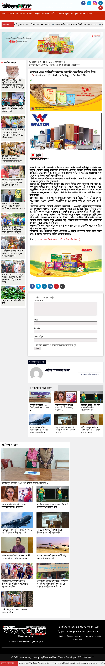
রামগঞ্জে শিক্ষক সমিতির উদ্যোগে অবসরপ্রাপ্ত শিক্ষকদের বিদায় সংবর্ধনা (12, 159)
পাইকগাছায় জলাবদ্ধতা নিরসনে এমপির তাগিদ (14, 611)
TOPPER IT (87, 657)
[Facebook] (32, 286)
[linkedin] (100, 3)
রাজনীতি (11, 13)
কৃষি (76, 13)
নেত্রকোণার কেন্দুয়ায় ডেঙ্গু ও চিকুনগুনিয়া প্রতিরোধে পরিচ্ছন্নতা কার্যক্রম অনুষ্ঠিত (15, 584)
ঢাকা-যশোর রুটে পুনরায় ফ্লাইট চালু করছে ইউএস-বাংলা (51, 557)
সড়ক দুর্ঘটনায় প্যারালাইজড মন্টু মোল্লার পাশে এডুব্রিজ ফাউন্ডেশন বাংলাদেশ (12, 182)
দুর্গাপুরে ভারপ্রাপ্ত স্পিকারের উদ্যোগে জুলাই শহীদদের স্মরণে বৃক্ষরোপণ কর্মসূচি (12, 230)
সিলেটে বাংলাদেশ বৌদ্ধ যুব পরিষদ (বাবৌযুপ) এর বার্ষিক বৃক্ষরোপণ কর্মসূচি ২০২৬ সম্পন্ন (13, 278)
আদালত (82, 13)
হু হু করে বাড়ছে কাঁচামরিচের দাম (13, 302)
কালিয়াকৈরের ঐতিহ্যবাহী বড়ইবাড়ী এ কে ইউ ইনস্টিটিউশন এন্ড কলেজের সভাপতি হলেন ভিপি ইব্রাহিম (13, 83)
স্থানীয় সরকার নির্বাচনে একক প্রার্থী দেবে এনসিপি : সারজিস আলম (91, 430)
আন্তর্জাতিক (45, 13)
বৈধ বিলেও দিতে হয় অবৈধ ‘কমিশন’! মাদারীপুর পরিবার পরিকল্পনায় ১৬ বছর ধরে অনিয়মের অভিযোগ (52, 584)
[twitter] (90, 3)
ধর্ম (72, 13)
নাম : (36, 320)
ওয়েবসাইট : (39, 336)
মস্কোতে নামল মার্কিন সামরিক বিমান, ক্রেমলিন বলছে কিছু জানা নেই (39, 430)
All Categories (47, 62)
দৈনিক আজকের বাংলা (57, 370)
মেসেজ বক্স (38, 300)
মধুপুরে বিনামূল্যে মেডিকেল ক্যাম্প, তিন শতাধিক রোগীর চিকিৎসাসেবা (12, 109)
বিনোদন (29, 13)
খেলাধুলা (37, 13)
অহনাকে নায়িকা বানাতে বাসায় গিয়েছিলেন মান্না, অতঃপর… (64, 407)
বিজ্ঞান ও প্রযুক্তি (64, 13)
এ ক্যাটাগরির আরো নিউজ (40, 387)
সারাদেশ (19, 13)
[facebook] (84, 3)
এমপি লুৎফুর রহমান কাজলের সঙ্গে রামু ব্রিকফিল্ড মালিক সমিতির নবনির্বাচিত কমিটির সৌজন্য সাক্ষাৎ (13, 133)
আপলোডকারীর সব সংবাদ (90, 374)
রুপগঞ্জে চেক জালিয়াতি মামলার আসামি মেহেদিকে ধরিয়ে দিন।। (55, 65)
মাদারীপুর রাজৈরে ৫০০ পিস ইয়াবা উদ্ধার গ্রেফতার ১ (39, 407)
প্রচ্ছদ (34, 62)
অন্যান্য (89, 13)
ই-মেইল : (38, 328)
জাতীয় (4, 13)
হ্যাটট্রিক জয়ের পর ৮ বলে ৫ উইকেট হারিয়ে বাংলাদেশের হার (90, 407)
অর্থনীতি (53, 13)
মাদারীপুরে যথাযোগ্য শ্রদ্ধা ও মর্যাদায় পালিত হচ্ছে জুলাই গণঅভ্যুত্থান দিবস (12, 253)
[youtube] (100, 7)
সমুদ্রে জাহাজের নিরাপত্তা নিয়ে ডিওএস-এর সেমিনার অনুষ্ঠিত (65, 430)
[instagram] (95, 3)
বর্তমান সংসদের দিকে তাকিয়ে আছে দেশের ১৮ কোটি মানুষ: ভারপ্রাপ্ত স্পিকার (13, 206)
